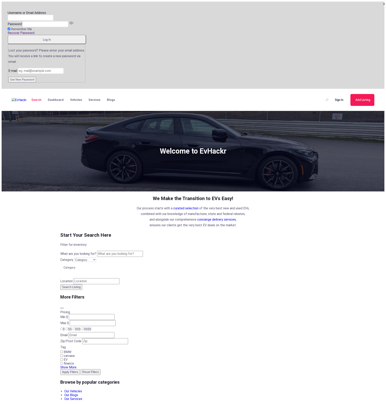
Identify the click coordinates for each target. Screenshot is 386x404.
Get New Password (22, 79)
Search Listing (71, 287)
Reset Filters (90, 372)
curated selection (185, 208)
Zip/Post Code (70, 341)
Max (63, 323)
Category (66, 260)
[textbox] (71, 267)
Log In (47, 39)
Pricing (65, 312)
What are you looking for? (78, 254)
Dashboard (56, 100)
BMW (67, 352)
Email (64, 335)
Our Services (73, 399)
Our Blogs (71, 395)
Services (94, 100)
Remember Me (21, 29)
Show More (68, 367)
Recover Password (21, 33)
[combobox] (193, 267)
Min (62, 317)
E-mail (12, 71)
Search (36, 100)
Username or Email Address (27, 13)
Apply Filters (70, 372)
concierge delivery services (216, 219)
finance (69, 363)
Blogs (111, 100)
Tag (63, 347)
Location (66, 281)
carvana (69, 356)
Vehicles (76, 100)
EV (66, 360)
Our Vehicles (73, 391)
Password (15, 24)
